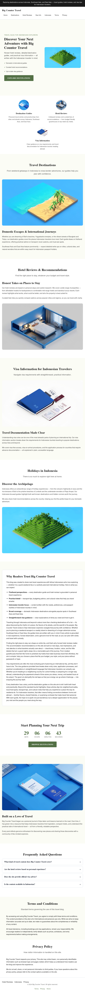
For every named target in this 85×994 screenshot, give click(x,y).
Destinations (15, 15)
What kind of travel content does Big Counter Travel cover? (42, 861)
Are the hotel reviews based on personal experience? (42, 869)
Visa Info (38, 15)
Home (5, 15)
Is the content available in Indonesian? (42, 884)
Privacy (64, 15)
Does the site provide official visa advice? (42, 876)
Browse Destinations (42, 744)
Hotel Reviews (27, 15)
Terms (57, 15)
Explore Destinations (19, 78)
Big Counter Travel (11, 10)
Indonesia (48, 15)
